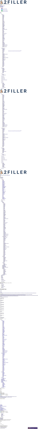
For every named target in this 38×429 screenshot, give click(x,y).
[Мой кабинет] (0, 169)
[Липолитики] (4, 82)
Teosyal (11, 295)
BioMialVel (28, 295)
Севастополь (3, 192)
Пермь (3, 189)
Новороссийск (3, 187)
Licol (1, 295)
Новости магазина (2, 394)
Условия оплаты (1, 407)
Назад (3, 179)
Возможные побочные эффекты (3, 409)
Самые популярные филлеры (3, 397)
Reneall (22, 294)
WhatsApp (2, 416)
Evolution (19, 294)
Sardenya (35, 295)
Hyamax (16, 294)
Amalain (19, 295)
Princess (9, 295)
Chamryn (28, 294)
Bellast (5, 294)
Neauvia (7, 295)
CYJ (16, 295)
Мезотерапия (5, 257)
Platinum (4, 294)
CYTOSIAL (21, 295)
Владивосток (3, 181)
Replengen (30, 294)
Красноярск (3, 185)
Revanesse (32, 295)
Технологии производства (2, 408)
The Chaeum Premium (12, 294)
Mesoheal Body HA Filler (25, 294)
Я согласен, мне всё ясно (2, 428)
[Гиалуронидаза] (4, 76)
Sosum (9, 294)
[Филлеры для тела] (4, 78)
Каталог (3, 202)
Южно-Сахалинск (4, 198)
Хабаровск (3, 197)
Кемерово (3, 184)
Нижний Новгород (4, 186)
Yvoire (12, 295)
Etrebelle (24, 295)
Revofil (10, 295)
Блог (0, 406)
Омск (2, 188)
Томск (3, 195)
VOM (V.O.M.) (7, 294)
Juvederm (6, 295)
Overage (17, 294)
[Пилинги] (4, 73)
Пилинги (4, 263)
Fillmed (4, 295)
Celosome (26, 295)
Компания (1, 404)
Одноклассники (3, 286)
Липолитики (5, 269)
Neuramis (3, 295)
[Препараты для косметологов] (4, 79)
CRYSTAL (30, 295)
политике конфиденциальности (4, 427)
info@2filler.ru (2, 283)
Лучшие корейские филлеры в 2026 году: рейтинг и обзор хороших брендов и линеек (8, 396)
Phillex (33, 295)
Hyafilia (15, 295)
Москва (3, 180)
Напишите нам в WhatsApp (5, 11)
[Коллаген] (4, 80)
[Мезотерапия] (4, 67)
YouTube (2, 414)
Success (21, 294)
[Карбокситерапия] (4, 77)
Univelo (1, 294)
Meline (14, 295)
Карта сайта (1, 405)
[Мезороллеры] (4, 75)
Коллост (17, 295)
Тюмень (3, 196)
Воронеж (3, 182)
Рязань (3, 190)
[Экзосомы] (4, 81)
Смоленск (3, 193)
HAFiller (23, 295)
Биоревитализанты (5, 237)
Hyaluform (3, 294)
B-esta (14, 294)
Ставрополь (3, 194)
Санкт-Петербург (4, 191)
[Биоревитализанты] (4, 47)
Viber (1, 415)
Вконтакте (3, 284)
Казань (3, 183)
